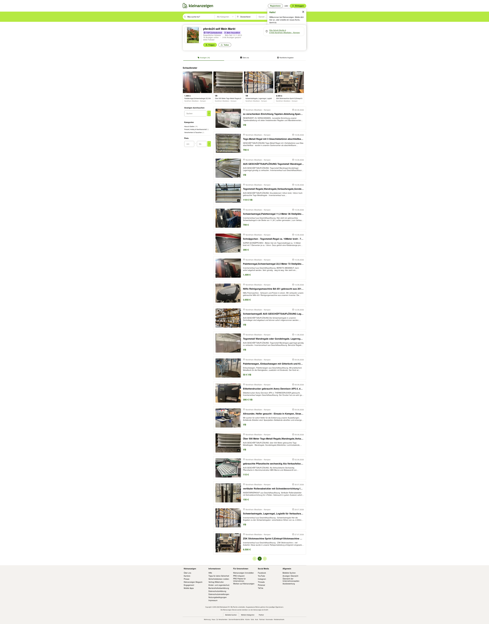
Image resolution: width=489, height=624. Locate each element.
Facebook (262, 573)
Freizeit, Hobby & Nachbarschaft (196, 129)
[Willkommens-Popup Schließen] (303, 12)
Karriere (187, 576)
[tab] (203, 58)
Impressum (213, 600)
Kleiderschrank (279, 619)
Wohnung (207, 619)
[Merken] (210, 74)
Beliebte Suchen (289, 573)
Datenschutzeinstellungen (218, 594)
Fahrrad (262, 619)
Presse (186, 579)
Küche (247, 619)
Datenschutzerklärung (217, 591)
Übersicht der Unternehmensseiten (291, 579)
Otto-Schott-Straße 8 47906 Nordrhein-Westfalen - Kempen (284, 31)
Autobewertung (289, 583)
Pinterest (261, 585)
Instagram (262, 579)
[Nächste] (265, 559)
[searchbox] (201, 17)
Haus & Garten (191, 126)
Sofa (252, 619)
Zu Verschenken (222, 619)
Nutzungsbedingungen (217, 597)
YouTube (261, 576)
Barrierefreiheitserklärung (218, 588)
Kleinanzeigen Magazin (193, 582)
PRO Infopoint (238, 576)
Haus (213, 619)
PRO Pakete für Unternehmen (239, 579)
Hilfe (210, 573)
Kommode (269, 619)
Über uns (187, 573)
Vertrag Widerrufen (216, 582)
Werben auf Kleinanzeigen (243, 583)
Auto (256, 619)
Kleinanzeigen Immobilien (243, 573)
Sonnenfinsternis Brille (236, 619)
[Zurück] (255, 559)
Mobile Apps (189, 588)
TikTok (260, 588)
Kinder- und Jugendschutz (218, 585)
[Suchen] (209, 113)
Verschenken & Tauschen (194, 132)
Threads (261, 582)
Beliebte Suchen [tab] (231, 615)
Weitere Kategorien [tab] (247, 615)
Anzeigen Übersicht (290, 576)
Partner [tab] (261, 615)
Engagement (189, 585)
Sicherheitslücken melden (218, 579)
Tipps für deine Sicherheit (218, 576)
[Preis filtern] (209, 144)
